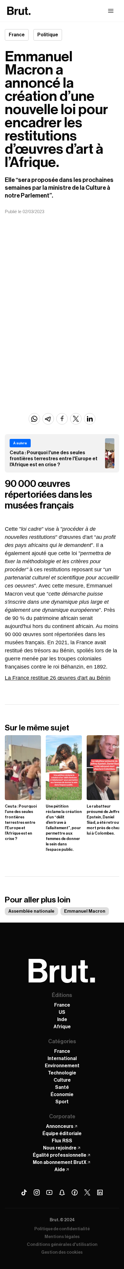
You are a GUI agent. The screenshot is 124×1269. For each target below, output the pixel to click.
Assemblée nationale (31, 911)
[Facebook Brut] (75, 1192)
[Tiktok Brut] (24, 1192)
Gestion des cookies (62, 1252)
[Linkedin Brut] (100, 1192)
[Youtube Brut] (49, 1192)
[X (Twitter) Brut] (87, 1192)
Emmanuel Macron (84, 911)
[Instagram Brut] (37, 1192)
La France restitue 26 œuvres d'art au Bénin (57, 678)
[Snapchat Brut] (62, 1192)
